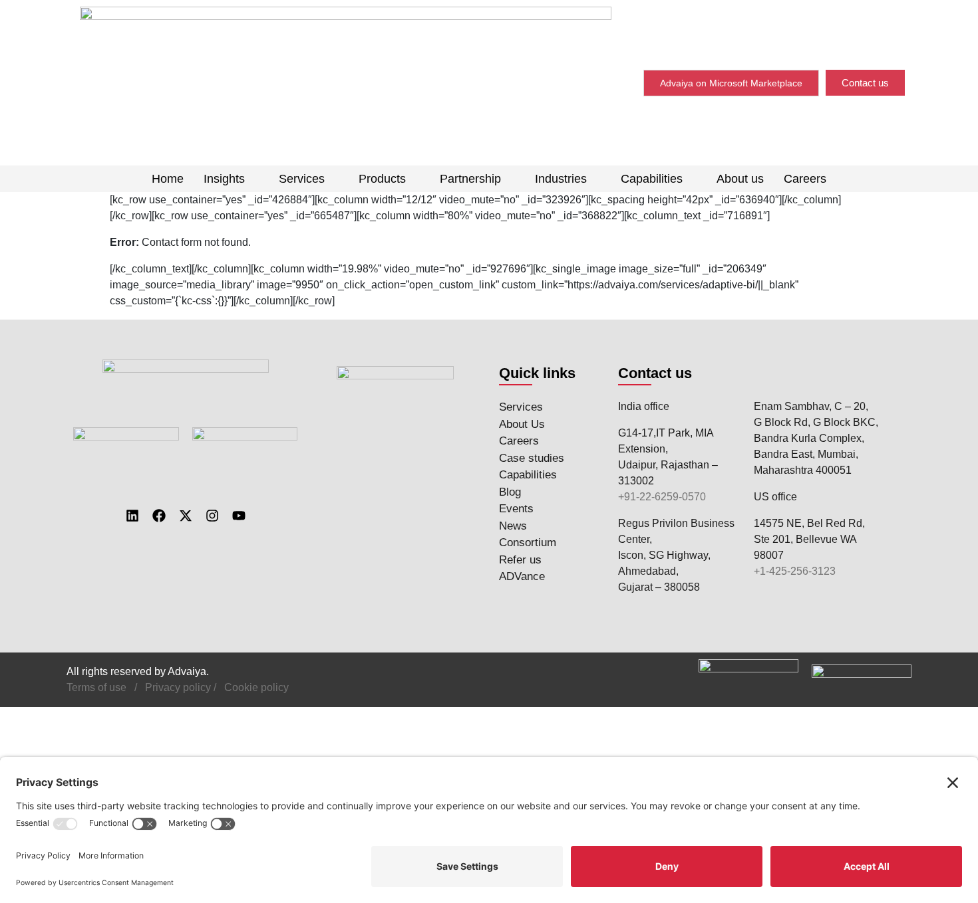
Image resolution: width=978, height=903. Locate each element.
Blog (510, 492)
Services (302, 178)
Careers (805, 178)
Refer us (520, 559)
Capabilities (652, 178)
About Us (522, 424)
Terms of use (96, 687)
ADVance (522, 576)
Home (168, 178)
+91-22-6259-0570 (662, 496)
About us (740, 178)
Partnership (470, 178)
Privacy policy (178, 687)
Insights (224, 178)
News (513, 526)
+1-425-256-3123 (795, 571)
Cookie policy (256, 687)
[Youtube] (238, 515)
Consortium (527, 542)
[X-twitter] (185, 515)
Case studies (531, 458)
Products (382, 178)
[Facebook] (159, 515)
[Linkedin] (132, 515)
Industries (561, 178)
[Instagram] (212, 515)
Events (516, 508)
